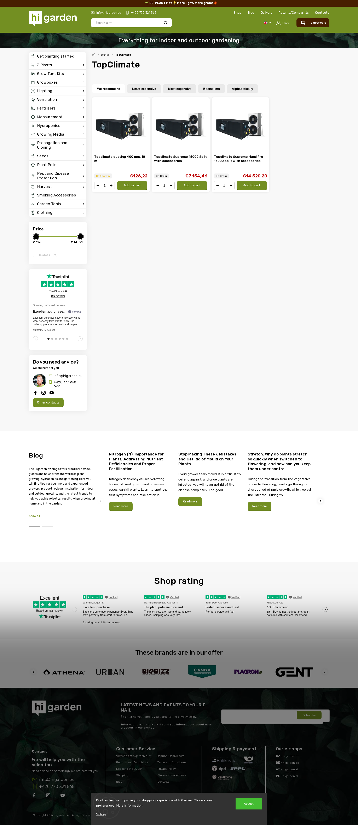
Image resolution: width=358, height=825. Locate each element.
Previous (101, 501)
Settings (101, 814)
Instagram (48, 796)
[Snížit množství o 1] (97, 185)
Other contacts (48, 402)
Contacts (322, 12)
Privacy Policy (166, 768)
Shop (237, 12)
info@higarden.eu (68, 376)
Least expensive (144, 88)
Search (165, 22)
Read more (121, 506)
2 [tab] (47, 526)
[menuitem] (57, 56)
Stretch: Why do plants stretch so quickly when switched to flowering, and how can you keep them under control (279, 461)
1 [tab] (34, 526)
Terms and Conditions (171, 762)
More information (129, 805)
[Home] (94, 54)
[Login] (282, 22)
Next (321, 501)
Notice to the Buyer (129, 768)
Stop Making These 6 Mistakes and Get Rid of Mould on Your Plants (207, 459)
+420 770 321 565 (56, 786)
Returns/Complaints (293, 12)
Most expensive (179, 88)
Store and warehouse (171, 775)
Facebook (34, 796)
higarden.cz (291, 756)
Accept (249, 804)
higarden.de (291, 762)
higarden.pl (290, 776)
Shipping (122, 775)
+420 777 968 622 (65, 384)
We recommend (108, 88)
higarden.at (290, 769)
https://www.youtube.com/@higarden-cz (64, 796)
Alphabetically (242, 88)
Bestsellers (211, 88)
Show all (34, 516)
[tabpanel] (141, 481)
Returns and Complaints (132, 762)
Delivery (266, 12)
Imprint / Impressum (170, 756)
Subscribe (309, 715)
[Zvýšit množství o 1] (111, 185)
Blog (251, 12)
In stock (47, 255)
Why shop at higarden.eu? (133, 756)
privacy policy (187, 717)
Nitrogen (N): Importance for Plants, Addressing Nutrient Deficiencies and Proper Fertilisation (136, 461)
